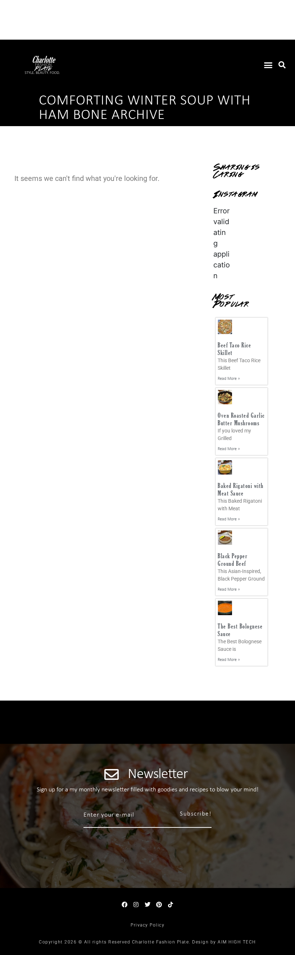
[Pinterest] (159, 904)
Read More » (229, 379)
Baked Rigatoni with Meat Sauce (241, 489)
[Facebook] (124, 904)
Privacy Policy (147, 925)
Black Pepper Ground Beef (233, 560)
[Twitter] (147, 904)
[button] (268, 65)
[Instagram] (136, 904)
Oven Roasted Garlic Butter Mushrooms (241, 419)
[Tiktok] (170, 904)
